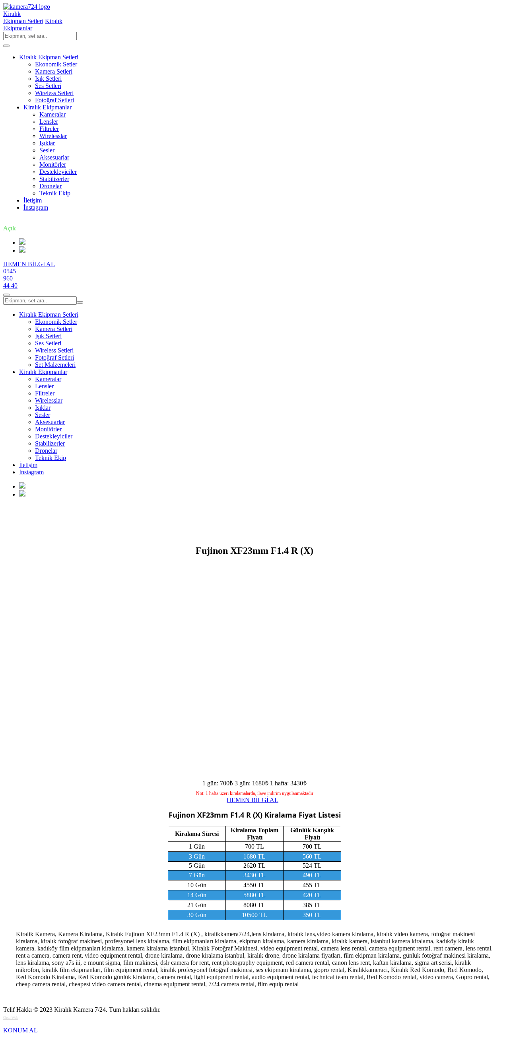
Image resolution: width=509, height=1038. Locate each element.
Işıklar (47, 143)
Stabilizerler (54, 178)
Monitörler (52, 164)
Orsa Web (10, 1017)
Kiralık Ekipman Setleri (48, 57)
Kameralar (52, 114)
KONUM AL (20, 1030)
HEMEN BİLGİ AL (29, 264)
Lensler (48, 121)
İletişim (32, 200)
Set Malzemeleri (55, 364)
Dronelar (50, 186)
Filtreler (49, 128)
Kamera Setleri (53, 71)
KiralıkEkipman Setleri (23, 17)
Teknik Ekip (54, 193)
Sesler (46, 150)
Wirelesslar (53, 135)
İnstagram (35, 207)
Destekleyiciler (58, 171)
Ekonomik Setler (56, 64)
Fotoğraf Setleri (54, 100)
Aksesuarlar (54, 157)
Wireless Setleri (54, 93)
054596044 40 (10, 278)
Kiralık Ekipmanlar (47, 107)
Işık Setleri (48, 78)
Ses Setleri (48, 85)
